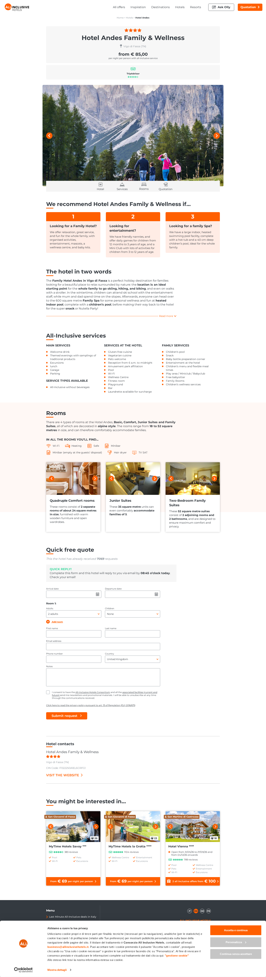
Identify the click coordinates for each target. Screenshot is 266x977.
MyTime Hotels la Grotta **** (130, 846)
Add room (57, 621)
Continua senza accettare (236, 953)
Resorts (195, 7)
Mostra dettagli (57, 969)
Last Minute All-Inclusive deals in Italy (72, 916)
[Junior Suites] (133, 478)
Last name (110, 628)
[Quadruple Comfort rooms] (73, 478)
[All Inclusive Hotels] (17, 7)
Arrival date (52, 588)
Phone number (54, 653)
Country (109, 653)
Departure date (113, 588)
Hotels (180, 7)
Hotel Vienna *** (181, 846)
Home (120, 17)
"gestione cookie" (177, 955)
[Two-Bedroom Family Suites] (193, 478)
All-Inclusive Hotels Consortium (92, 692)
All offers (119, 7)
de (202, 911)
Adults (49, 608)
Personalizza (234, 942)
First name (52, 628)
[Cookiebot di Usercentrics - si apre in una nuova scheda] (23, 970)
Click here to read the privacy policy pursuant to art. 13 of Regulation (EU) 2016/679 (90, 705)
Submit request (64, 716)
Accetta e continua (236, 930)
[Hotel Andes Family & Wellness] (133, 135)
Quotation (248, 7)
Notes (49, 666)
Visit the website (62, 775)
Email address (53, 641)
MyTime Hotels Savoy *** (67, 846)
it (190, 911)
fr (208, 911)
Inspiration (138, 7)
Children (109, 608)
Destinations (160, 7)
